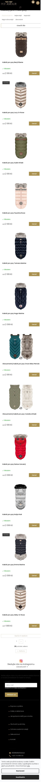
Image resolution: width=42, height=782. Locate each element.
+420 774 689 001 (17, 756)
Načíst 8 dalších (21, 636)
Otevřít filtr (21, 25)
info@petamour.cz (18, 753)
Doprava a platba (16, 706)
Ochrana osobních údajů (19, 729)
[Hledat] (20, 7)
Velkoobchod (15, 734)
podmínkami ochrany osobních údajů (20, 689)
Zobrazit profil (21, 666)
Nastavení (20, 771)
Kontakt (13, 739)
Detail (34, 73)
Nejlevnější (18, 16)
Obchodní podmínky (17, 724)
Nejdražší (27, 16)
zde (28, 766)
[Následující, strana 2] (21, 642)
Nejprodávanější (7, 20)
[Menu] (38, 3)
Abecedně (19, 20)
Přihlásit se (11, 695)
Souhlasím (20, 777)
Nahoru (22, 651)
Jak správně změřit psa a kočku (21, 716)
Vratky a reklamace (17, 711)
